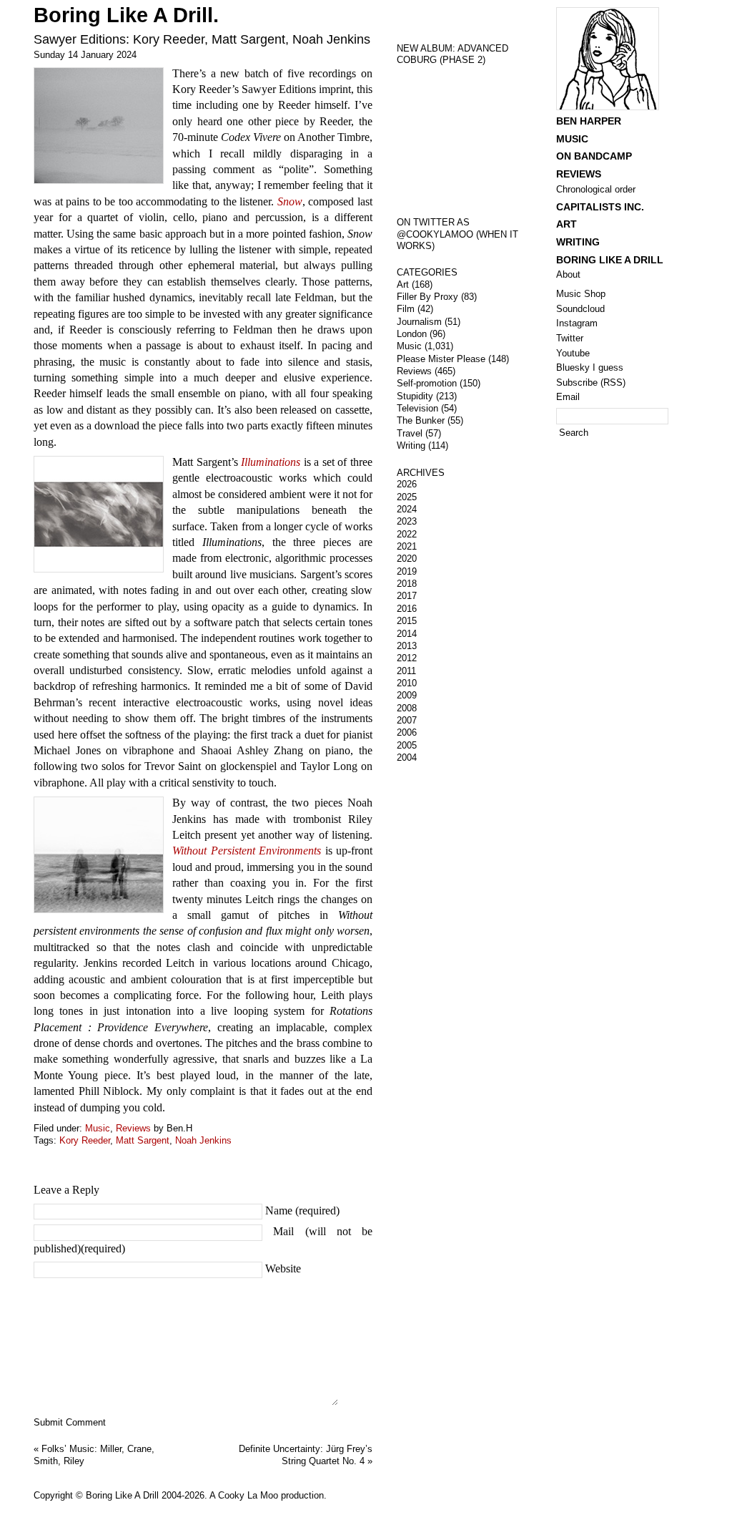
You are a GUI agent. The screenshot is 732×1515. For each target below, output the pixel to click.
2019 (407, 571)
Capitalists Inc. (600, 207)
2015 (407, 620)
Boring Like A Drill (609, 260)
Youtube (573, 353)
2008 (407, 708)
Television (417, 408)
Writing (411, 445)
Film (406, 308)
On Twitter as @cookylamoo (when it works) (457, 234)
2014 (407, 633)
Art (403, 284)
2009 (407, 695)
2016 (407, 608)
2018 (407, 583)
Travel (409, 433)
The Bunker (421, 420)
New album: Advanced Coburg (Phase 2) (452, 54)
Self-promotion (427, 383)
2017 (407, 595)
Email (568, 396)
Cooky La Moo (248, 1495)
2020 (407, 558)
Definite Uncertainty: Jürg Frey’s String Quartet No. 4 (305, 1454)
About (568, 274)
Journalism (419, 321)
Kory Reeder (84, 1140)
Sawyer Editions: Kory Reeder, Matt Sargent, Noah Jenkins (202, 39)
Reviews (133, 1128)
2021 (407, 546)
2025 (407, 497)
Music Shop (580, 293)
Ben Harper (588, 121)
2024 (407, 509)
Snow (289, 201)
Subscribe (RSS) (590, 382)
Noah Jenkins (203, 1140)
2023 (407, 521)
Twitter (569, 338)
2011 (406, 671)
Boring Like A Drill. (126, 15)
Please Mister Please (441, 359)
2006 (407, 732)
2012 (407, 658)
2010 (407, 683)
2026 (407, 484)
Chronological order (595, 189)
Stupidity (415, 396)
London (412, 333)
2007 (407, 720)
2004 (407, 757)
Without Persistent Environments (246, 850)
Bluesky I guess (589, 367)
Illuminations (270, 462)
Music (97, 1128)
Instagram (577, 323)
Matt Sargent (142, 1140)
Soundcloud (580, 308)
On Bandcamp (594, 156)
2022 (407, 534)
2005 (407, 745)
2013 (407, 645)
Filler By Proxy (427, 296)
